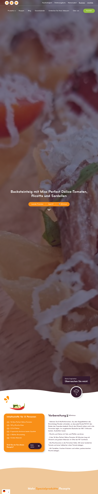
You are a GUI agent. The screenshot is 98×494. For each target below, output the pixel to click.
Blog (29, 11)
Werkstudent (72, 3)
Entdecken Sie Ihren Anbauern (59, 11)
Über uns (76, 11)
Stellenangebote (59, 3)
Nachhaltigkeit (47, 3)
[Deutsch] (6, 491)
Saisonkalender (40, 11)
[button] (11, 11)
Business (82, 3)
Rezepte (21, 11)
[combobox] (6, 491)
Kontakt (89, 11)
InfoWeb (90, 3)
